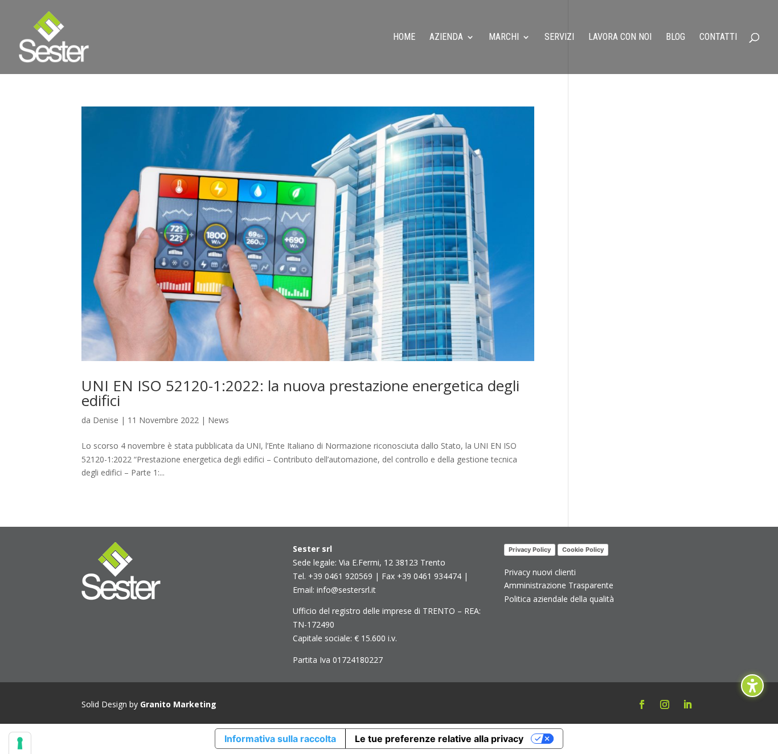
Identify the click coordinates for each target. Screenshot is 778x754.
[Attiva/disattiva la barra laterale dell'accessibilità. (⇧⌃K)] (752, 685)
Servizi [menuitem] (559, 37)
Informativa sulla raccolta (280, 738)
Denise (105, 420)
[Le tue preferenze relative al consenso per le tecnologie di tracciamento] (20, 743)
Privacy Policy (530, 550)
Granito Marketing (178, 704)
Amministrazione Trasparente (558, 585)
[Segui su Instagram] (665, 704)
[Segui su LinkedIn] (687, 704)
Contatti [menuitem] (718, 37)
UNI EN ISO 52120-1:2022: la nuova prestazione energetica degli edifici (300, 393)
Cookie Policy (583, 550)
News (218, 420)
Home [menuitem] (404, 37)
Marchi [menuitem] (504, 37)
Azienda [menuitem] (446, 37)
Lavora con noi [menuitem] (620, 37)
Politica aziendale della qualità (559, 598)
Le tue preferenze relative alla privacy (439, 738)
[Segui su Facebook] (642, 704)
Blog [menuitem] (675, 37)
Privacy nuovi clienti (540, 572)
